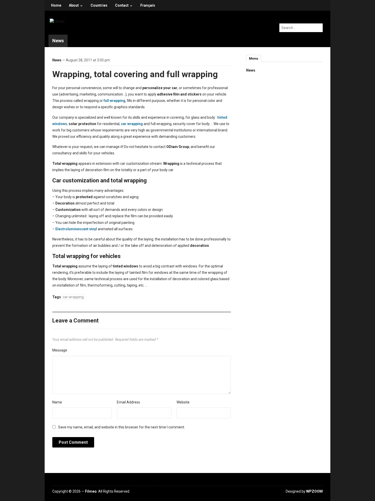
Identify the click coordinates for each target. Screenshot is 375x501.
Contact (122, 5)
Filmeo (91, 491)
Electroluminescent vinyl (76, 229)
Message (59, 350)
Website (183, 402)
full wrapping (114, 101)
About (74, 5)
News (58, 40)
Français (147, 5)
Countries (99, 5)
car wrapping (132, 124)
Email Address (128, 402)
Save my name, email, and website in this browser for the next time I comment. (121, 427)
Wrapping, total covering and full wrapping (135, 74)
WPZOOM (314, 491)
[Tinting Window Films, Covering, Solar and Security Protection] (57, 21)
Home (56, 5)
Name (57, 402)
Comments (274, 58)
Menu (253, 58)
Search (296, 58)
